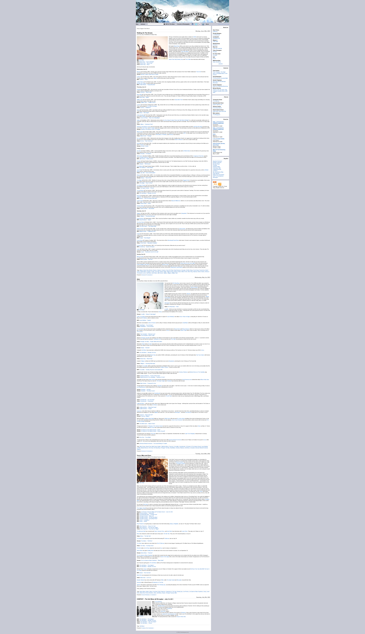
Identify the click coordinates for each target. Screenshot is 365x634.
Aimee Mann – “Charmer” (147, 552)
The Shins (139, 543)
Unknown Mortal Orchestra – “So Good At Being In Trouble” (153, 443)
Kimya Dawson (185, 328)
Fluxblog (215, 165)
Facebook (141, 616)
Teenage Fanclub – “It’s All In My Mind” (148, 517)
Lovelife (166, 309)
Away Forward (216, 143)
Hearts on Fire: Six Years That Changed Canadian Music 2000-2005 (220, 91)
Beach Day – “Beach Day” (146, 63)
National (195, 271)
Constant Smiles (220, 138)
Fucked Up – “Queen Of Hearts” (147, 246)
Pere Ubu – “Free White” (145, 437)
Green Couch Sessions (177, 419)
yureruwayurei (219, 122)
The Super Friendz (141, 185)
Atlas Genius (152, 379)
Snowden (160, 385)
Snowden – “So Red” (146, 389)
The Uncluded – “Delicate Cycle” (147, 334)
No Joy (138, 138)
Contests (143, 628)
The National (140, 166)
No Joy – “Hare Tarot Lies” (146, 141)
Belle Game (167, 418)
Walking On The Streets (144, 33)
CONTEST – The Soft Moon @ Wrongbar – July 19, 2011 (155, 599)
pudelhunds (220, 123)
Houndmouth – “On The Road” (147, 399)
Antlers (147, 591)
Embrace (183, 612)
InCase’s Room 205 (181, 616)
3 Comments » (149, 451)
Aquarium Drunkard (217, 161)
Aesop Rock (177, 328)
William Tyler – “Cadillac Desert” (148, 102)
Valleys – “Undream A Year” (146, 124)
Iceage (138, 233)
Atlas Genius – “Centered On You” (148, 383)
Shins (155, 592)
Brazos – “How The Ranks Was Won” (148, 198)
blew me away (194, 287)
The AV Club (168, 396)
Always (138, 175)
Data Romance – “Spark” (145, 219)
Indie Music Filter (217, 168)
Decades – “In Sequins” (145, 153)
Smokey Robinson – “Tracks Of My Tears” (150, 375)
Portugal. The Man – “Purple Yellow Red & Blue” (151, 341)
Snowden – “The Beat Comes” (148, 390)
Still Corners (139, 156)
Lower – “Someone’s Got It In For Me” (150, 251)
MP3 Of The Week (170, 24)
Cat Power (147, 548)
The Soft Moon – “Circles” (146, 623)
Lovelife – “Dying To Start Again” (148, 314)
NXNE (194, 36)
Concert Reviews (145, 594)
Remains (215, 51)
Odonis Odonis (140, 205)
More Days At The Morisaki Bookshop (219, 82)
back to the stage (165, 556)
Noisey (160, 311)
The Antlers (139, 538)
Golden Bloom (140, 81)
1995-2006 (215, 41)
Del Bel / (144, 146)
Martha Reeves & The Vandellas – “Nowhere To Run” (152, 377)
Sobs (214, 134)
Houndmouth (157, 393)
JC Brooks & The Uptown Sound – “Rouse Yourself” (153, 431)
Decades (139, 150)
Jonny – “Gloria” (143, 521)
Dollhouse (215, 31)
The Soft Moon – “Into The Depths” (148, 621)
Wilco (162, 580)
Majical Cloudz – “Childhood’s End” (148, 231)
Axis (138, 279)
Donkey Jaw (180, 59)
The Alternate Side (141, 531)
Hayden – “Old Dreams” (145, 163)
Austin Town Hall (172, 59)
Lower (138, 249)
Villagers (139, 213)
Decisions (215, 45)
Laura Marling (204, 446)
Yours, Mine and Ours (144, 455)
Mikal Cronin (140, 131)
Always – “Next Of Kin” (146, 177)
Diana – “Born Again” (144, 112)
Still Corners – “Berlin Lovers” (146, 158)
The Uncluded (140, 328)
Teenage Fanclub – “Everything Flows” (149, 518)
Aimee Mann (140, 550)
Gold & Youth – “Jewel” (145, 203)
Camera (139, 104)
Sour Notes (154, 273)
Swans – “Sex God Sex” (145, 572)
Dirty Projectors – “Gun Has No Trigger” (149, 527)
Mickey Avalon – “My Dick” (146, 259)
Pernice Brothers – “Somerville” (147, 513)
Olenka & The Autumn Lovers (143, 126)
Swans (145, 569)
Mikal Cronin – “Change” (146, 135)
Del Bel (138, 143)
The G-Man (188, 59)
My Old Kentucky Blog (218, 172)
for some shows (181, 418)
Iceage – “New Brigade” (145, 237)
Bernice (138, 71)
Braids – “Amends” (145, 347)
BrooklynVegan (216, 164)
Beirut (138, 533)
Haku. (214, 122)
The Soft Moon (140, 190)
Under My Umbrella (217, 48)
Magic (165, 271)
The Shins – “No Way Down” (147, 545)
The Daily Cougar (161, 380)
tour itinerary (188, 412)
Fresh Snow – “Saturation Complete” (148, 243)
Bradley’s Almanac (217, 162)
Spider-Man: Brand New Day (219, 111)
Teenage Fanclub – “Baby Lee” (147, 516)
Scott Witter (141, 60)
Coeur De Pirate (169, 270)
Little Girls (163, 611)
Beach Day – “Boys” (145, 64)
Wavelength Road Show (173, 240)
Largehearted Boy (217, 169)
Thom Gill (198, 71)
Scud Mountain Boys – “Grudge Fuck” (148, 514)
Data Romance (140, 218)
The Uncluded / (147, 335)
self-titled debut (186, 150)
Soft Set (223, 143)
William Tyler (140, 99)
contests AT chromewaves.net (169, 614)
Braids (143, 343)
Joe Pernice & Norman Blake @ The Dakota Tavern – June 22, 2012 (157, 511)
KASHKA (139, 89)
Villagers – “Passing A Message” (147, 216)
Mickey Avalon (140, 256)
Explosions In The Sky (158, 582)
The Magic (139, 180)
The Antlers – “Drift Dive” (146, 540)
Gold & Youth (140, 200)
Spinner (138, 584)
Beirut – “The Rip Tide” (145, 536)
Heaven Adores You (217, 104)
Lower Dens (184, 531)
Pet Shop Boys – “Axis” (173, 306)
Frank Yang (141, 482)
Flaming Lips (180, 591)
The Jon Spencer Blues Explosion (144, 555)
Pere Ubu (153, 433)
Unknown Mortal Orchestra (175, 439)
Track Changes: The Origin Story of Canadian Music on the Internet (220, 73)
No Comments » (150, 628)
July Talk (139, 169)
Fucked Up (139, 245)
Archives (143, 24)
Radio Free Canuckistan (218, 174)
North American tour (187, 379)
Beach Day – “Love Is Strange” (147, 61)
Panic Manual (216, 173)
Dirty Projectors (140, 523)
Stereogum (167, 302)
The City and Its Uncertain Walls (220, 78)
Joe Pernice (186, 591)
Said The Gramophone (218, 176)
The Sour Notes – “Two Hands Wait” (148, 226)
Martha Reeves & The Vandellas (197, 372)
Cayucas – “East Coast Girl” (146, 414)
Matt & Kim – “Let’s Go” (145, 577)
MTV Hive (152, 427)
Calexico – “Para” (144, 79)
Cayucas (139, 411)
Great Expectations (217, 107)
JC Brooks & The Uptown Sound (154, 426)
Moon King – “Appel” (144, 97)
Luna (214, 138)
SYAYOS (215, 123)
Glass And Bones (217, 62)
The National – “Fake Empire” (146, 167)
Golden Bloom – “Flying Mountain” (147, 84)
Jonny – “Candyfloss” (145, 520)
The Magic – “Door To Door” (146, 183)
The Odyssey (216, 101)
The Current (139, 331)
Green (214, 58)
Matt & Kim (139, 575)
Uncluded (192, 447)
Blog (137, 24)
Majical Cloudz (140, 228)
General (143, 274)
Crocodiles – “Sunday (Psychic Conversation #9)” (151, 369)
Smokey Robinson (183, 372)
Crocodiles (145, 365)
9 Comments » (149, 274)
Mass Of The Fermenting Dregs (219, 150)
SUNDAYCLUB (216, 38)
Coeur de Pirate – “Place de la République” (150, 117)
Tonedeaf (169, 380)
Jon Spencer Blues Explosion (196, 591)
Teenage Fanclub (181, 463)
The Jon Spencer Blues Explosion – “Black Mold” (152, 560)
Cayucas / (145, 416)
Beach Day (176, 46)
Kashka (161, 271)
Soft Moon (148, 273)
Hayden (138, 161)
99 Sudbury (144, 317)
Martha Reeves (144, 447)
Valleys (138, 120)
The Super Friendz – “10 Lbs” (147, 188)
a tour (167, 330)
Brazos (138, 195)
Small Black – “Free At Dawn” (146, 325)
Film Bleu (215, 55)
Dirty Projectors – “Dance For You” (148, 526)
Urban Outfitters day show (143, 264)
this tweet (146, 504)
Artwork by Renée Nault (223, 24)
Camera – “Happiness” (145, 107)
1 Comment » (153, 594)
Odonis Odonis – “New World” (147, 208)
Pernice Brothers (180, 462)
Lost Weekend (216, 35)
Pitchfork (139, 548)
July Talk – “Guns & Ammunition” (147, 172)
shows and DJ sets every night (187, 263)
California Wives (140, 403)
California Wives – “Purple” (146, 408)
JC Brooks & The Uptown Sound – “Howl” (150, 429)
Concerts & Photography (183, 24)
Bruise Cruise (165, 264)
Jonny (201, 491)
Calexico (139, 76)
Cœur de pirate (140, 115)
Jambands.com (157, 339)
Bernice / (149, 74)
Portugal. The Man (145, 337)
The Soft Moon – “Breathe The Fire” (148, 193)
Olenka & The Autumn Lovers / (150, 129)
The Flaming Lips (161, 584)
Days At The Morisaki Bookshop (220, 86)
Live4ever (215, 170)
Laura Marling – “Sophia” (145, 320)
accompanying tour (141, 387)
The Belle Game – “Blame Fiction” (147, 423)
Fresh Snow (139, 240)
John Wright (141, 309)
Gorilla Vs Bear (216, 166)
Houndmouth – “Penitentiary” (147, 401)
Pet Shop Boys (176, 283)
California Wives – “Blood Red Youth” (148, 407)
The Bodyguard (216, 114)
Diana (138, 109)
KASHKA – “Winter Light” (146, 92)
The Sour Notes (140, 222)
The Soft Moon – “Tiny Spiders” (147, 565)
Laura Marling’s (170, 316)
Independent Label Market (176, 267)
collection (220, 63)
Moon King (139, 94)
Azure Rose (216, 145)
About (207, 24)
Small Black (185, 322)
